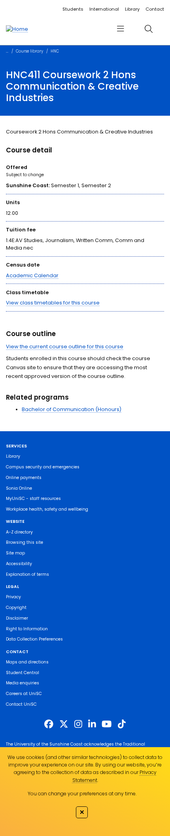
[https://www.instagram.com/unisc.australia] (78, 724)
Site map (15, 553)
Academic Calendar (32, 275)
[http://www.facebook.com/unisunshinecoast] (48, 724)
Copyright (16, 608)
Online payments (24, 478)
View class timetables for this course (53, 302)
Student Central (22, 673)
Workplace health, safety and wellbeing (47, 509)
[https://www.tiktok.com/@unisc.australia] (122, 724)
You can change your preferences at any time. (82, 793)
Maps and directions (27, 662)
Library (132, 9)
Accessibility (19, 564)
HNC (55, 51)
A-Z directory (19, 532)
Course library (29, 51)
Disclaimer (17, 618)
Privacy (13, 597)
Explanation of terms (27, 574)
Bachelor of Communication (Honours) (71, 409)
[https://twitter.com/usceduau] (63, 724)
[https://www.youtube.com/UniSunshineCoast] (106, 724)
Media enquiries (22, 683)
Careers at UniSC (24, 694)
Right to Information (27, 629)
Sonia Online (19, 488)
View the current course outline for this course (64, 346)
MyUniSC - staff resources (33, 499)
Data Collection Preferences (34, 639)
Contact (154, 9)
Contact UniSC (21, 704)
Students (72, 9)
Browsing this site (24, 542)
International (104, 9)
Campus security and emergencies (42, 467)
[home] (17, 29)
